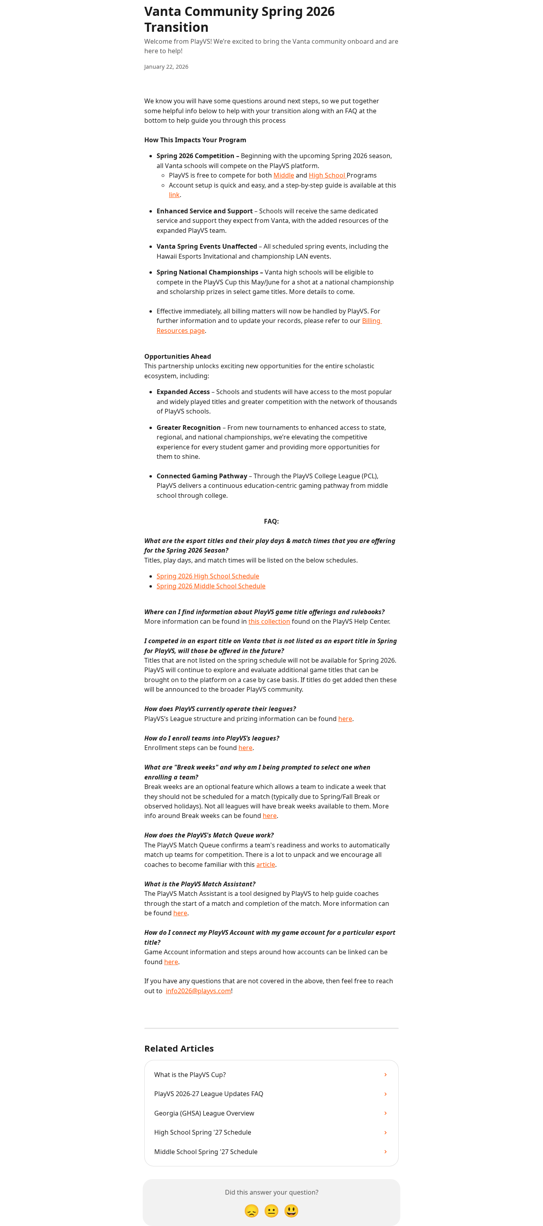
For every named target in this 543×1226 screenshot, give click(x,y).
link (174, 194)
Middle (283, 175)
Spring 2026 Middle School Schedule (211, 586)
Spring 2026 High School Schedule (208, 576)
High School (328, 175)
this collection (269, 621)
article (265, 864)
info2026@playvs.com (198, 990)
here (345, 718)
